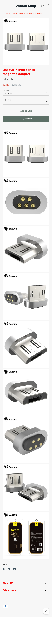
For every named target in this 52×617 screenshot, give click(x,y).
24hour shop (9, 79)
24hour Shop (26, 6)
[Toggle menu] (4, 6)
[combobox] (26, 92)
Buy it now (26, 118)
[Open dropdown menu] (45, 583)
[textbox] (26, 92)
